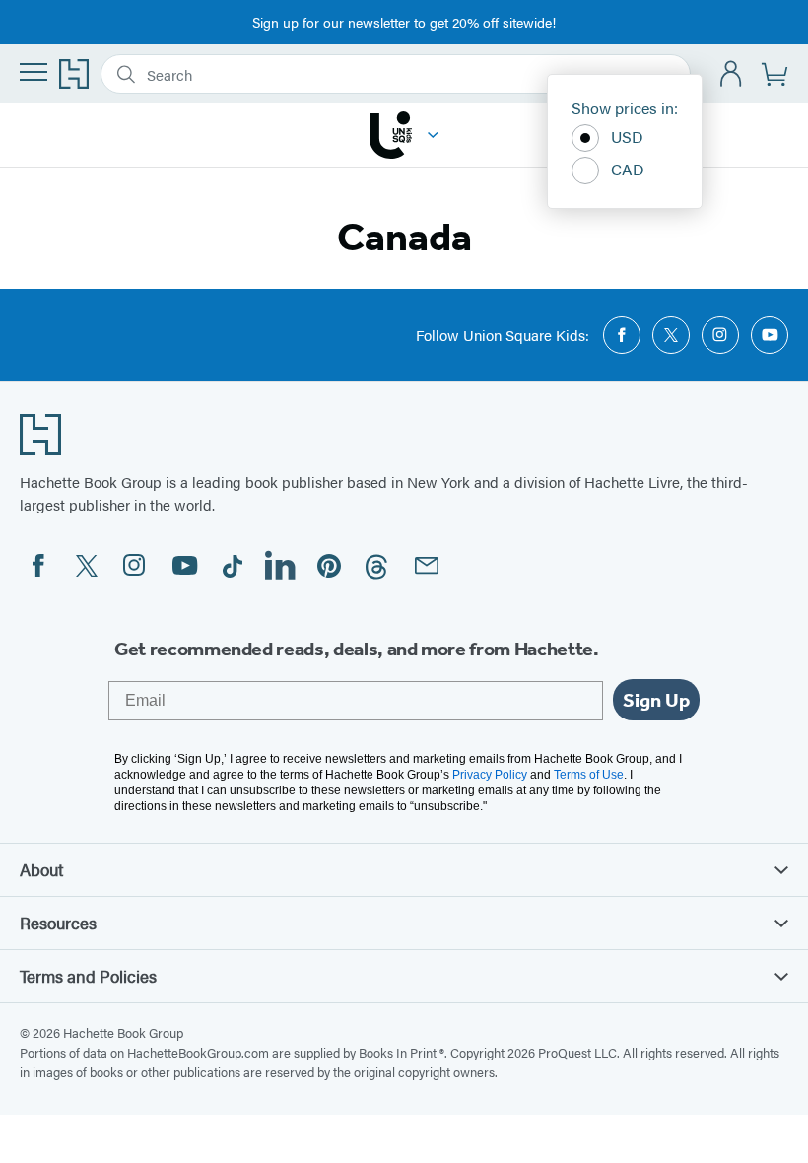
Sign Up (656, 700)
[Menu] (33, 72)
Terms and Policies (88, 976)
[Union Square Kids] (433, 135)
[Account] (731, 74)
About (41, 869)
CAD (627, 169)
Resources (58, 922)
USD (627, 136)
